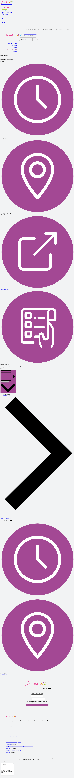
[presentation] (1, 675)
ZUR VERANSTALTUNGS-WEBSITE (7, 518)
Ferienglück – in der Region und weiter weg (13, 750)
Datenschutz (4, 25)
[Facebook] (64, 29)
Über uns (4, 17)
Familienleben (6, 7)
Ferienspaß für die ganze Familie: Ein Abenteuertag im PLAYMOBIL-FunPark (19, 746)
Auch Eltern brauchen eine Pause (11, 728)
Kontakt (3, 22)
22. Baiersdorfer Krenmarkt (11, 732)
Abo (3, 18)
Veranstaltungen (7, 12)
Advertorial (8, 748)
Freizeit (4, 9)
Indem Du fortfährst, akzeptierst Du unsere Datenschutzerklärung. (38, 702)
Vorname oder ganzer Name (37, 693)
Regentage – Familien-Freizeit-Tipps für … (13, 736)
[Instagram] (66, 29)
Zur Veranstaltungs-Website (5, 289)
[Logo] (37, 683)
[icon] (68, 29)
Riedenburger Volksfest (6, 395)
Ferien (4, 10)
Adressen (5, 14)
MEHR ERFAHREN (4, 674)
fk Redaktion (8, 744)
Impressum (4, 23)
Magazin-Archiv (5, 19)
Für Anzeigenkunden (6, 21)
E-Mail (30, 699)
